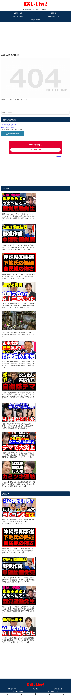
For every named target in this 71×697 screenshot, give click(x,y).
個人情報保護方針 (53, 691)
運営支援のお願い (59, 689)
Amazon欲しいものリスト (9, 125)
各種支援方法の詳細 (7, 127)
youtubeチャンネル (18, 691)
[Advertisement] (35, 35)
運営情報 (35, 689)
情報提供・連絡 (12, 689)
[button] (67, 113)
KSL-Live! (59, 156)
